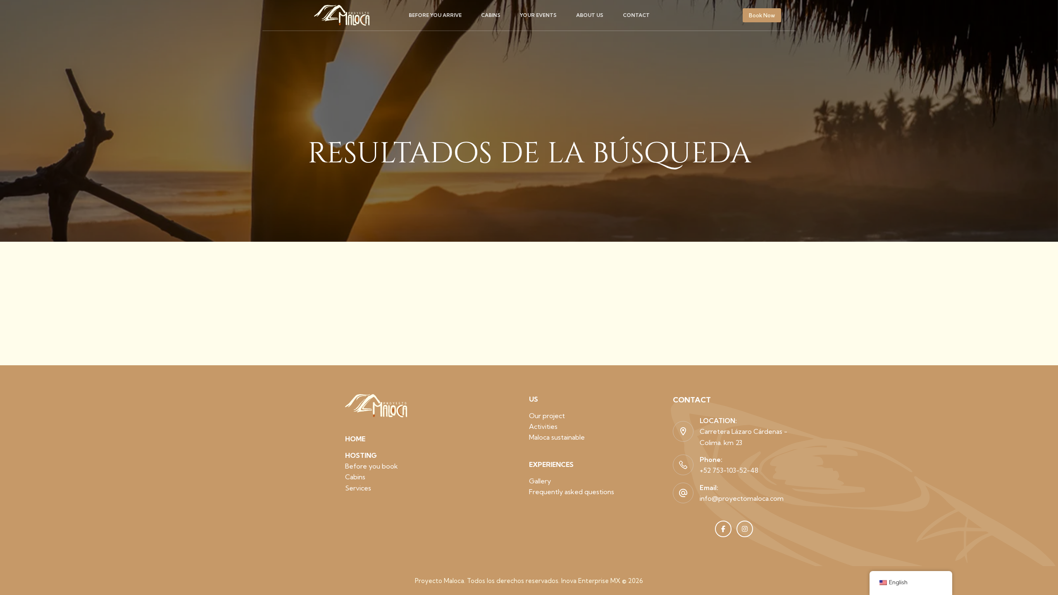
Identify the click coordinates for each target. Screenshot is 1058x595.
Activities (543, 426)
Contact (636, 15)
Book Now (762, 15)
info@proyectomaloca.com (742, 498)
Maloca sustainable (557, 437)
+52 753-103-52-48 (729, 470)
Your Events (538, 15)
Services (358, 488)
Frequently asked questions (571, 492)
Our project (547, 416)
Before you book (371, 466)
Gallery (540, 481)
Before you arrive (435, 15)
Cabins (490, 15)
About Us (589, 15)
